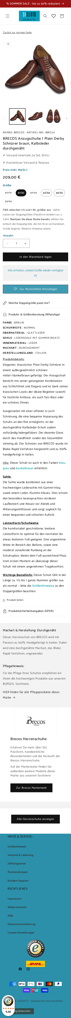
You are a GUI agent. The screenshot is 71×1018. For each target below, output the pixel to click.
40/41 (9, 193)
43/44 (46, 193)
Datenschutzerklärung (22, 924)
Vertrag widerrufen (19, 1011)
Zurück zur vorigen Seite (17, 33)
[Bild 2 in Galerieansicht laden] (35, 116)
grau (6, 468)
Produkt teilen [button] (15, 600)
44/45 (59, 193)
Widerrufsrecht (17, 907)
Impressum (14, 899)
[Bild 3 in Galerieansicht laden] (53, 116)
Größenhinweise (43, 585)
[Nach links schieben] (4, 118)
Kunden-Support (18, 881)
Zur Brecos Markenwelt (31, 787)
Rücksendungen (18, 872)
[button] (7, 16)
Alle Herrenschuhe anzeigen (35, 819)
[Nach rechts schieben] (67, 118)
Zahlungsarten (17, 864)
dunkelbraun (25, 468)
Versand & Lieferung (20, 855)
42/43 (34, 193)
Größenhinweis (17, 847)
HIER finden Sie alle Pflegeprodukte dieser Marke (31, 695)
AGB (10, 916)
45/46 (9, 202)
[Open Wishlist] (53, 16)
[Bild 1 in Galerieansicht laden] (17, 116)
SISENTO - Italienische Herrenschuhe (40, 1001)
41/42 (21, 193)
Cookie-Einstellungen (21, 933)
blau (62, 462)
